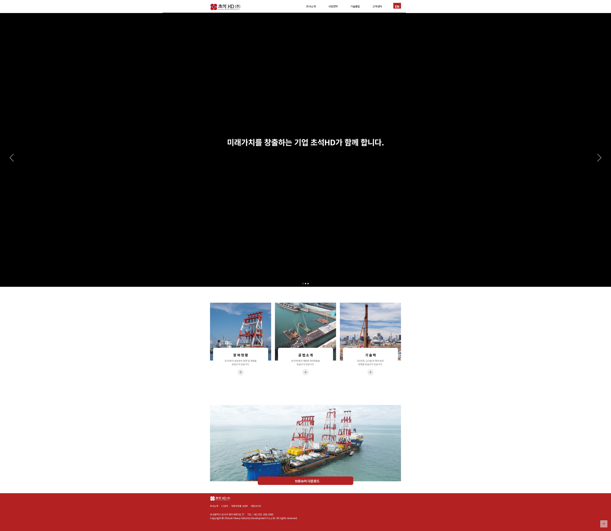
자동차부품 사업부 (241, 505)
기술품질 (355, 6)
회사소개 (311, 6)
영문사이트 (256, 505)
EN (397, 6)
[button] (303, 283)
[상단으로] (604, 524)
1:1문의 (224, 505)
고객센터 (377, 6)
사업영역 (333, 6)
